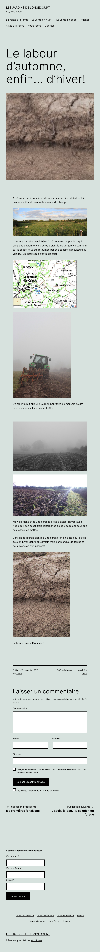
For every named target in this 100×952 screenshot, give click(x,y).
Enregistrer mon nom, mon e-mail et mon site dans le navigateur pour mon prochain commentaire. (51, 771)
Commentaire (21, 708)
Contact (49, 25)
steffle (19, 673)
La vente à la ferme (17, 19)
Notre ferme (34, 25)
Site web (17, 754)
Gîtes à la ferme (15, 25)
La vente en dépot (66, 19)
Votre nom (12, 856)
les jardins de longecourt (28, 7)
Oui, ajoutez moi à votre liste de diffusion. (38, 790)
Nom (16, 738)
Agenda (85, 19)
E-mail (56, 738)
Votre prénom (14, 868)
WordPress (36, 940)
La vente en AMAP (42, 19)
